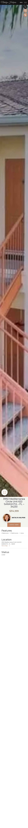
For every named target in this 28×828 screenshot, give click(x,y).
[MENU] (25, 2)
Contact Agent (14, 524)
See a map (5, 546)
